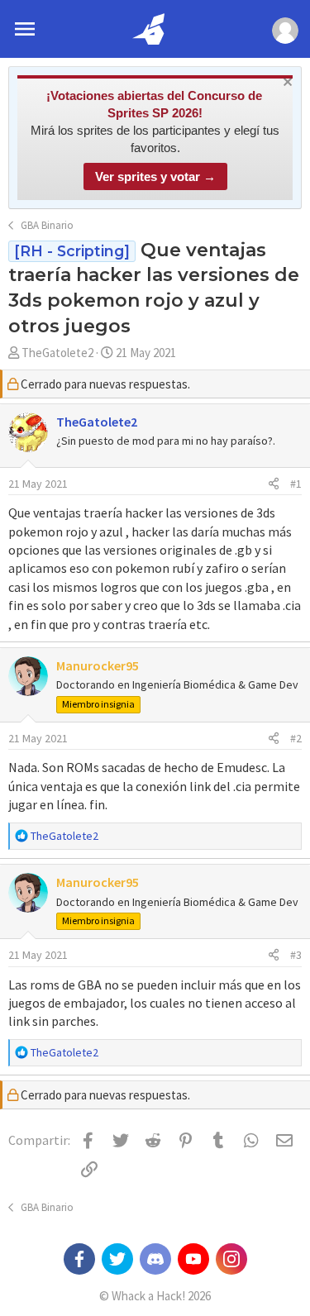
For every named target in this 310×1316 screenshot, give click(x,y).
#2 (296, 738)
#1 (296, 483)
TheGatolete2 (57, 352)
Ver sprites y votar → (155, 176)
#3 (296, 954)
